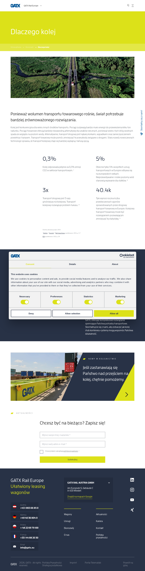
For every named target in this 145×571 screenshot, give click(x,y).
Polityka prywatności (102, 536)
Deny (31, 313)
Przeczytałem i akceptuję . (62, 451)
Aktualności (101, 514)
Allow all (114, 313)
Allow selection (72, 313)
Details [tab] (72, 264)
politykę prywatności (70, 451)
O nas (66, 535)
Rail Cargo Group (60, 233)
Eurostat (51, 233)
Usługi (67, 521)
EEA (44, 236)
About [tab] (115, 264)
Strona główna (16, 47)
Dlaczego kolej (43, 47)
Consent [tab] (30, 264)
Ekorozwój (29, 47)
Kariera (99, 521)
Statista (45, 233)
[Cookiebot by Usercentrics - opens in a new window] (121, 256)
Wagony (68, 514)
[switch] (57, 302)
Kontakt (99, 528)
